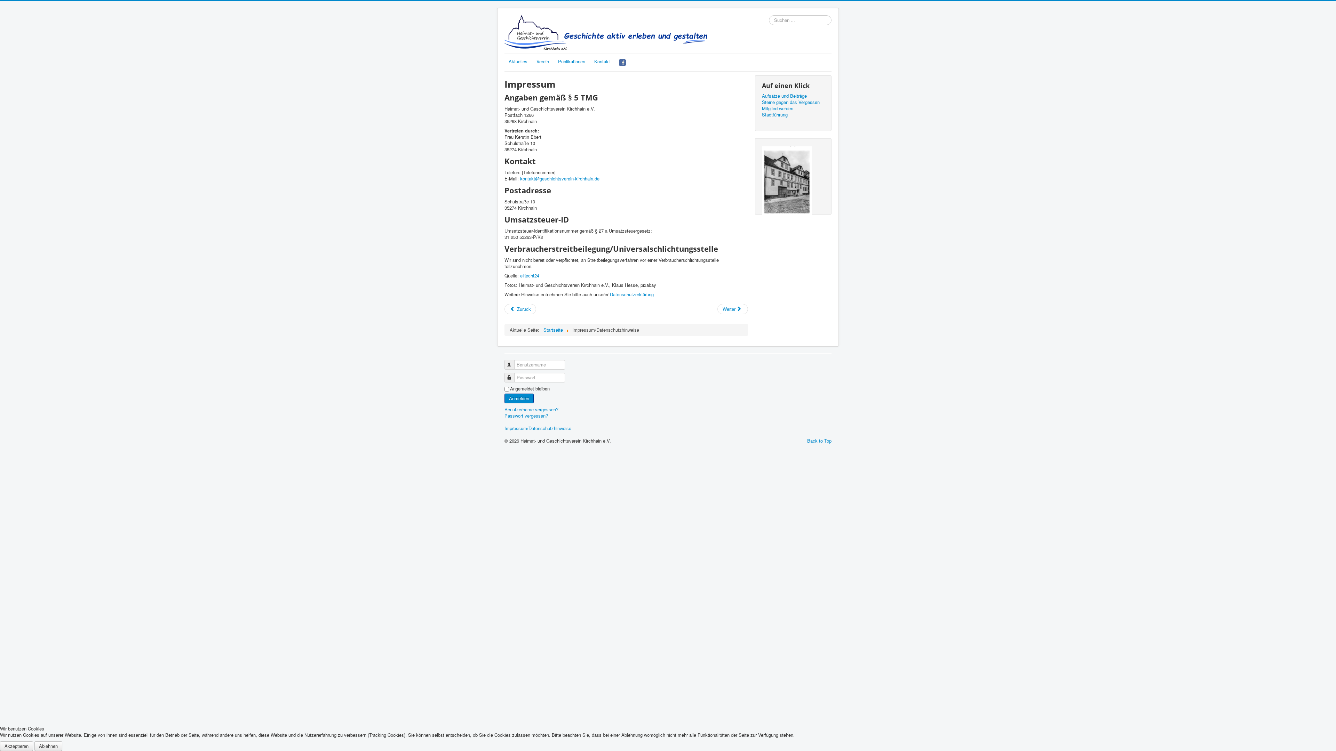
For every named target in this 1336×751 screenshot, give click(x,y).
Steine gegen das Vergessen (791, 102)
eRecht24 (529, 275)
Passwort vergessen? (526, 415)
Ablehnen (48, 746)
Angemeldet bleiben (530, 389)
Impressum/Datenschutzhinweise (537, 428)
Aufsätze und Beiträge (784, 96)
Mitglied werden (777, 108)
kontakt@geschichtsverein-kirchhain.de (559, 178)
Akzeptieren (17, 746)
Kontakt (602, 61)
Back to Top (819, 440)
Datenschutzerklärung (632, 294)
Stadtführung (775, 115)
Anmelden (519, 398)
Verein (542, 61)
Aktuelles (518, 61)
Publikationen (571, 61)
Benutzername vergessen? (531, 409)
